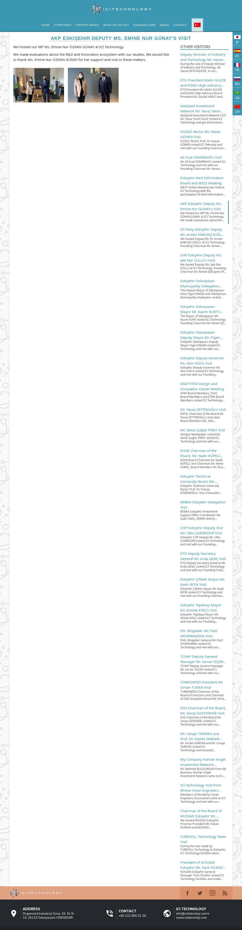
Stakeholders (144, 25)
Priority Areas (87, 25)
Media (164, 25)
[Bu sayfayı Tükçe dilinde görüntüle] (197, 25)
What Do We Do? (116, 25)
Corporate (62, 25)
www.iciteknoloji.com (191, 917)
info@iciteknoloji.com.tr (193, 913)
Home (45, 25)
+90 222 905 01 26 (132, 915)
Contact (180, 25)
